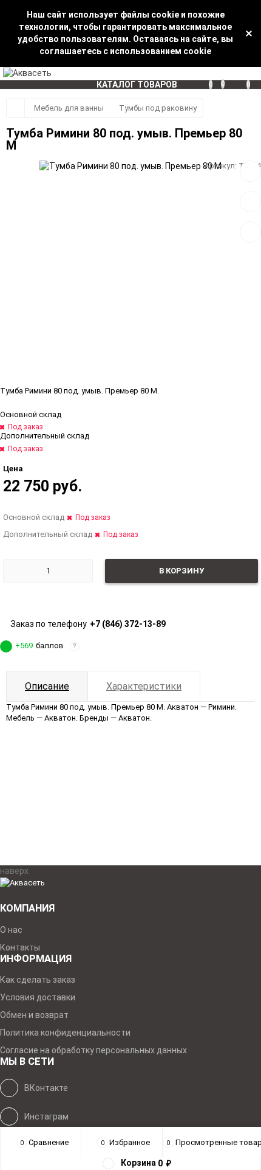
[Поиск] (239, 73)
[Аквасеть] (130, 883)
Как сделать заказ (37, 979)
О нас (11, 930)
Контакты (20, 947)
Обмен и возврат (34, 1015)
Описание (47, 686)
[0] (253, 74)
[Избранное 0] (227, 73)
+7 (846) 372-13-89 (128, 624)
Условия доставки (37, 997)
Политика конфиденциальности (65, 1032)
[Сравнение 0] (215, 74)
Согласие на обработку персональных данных (93, 1050)
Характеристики (143, 686)
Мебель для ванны (69, 107)
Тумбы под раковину (158, 107)
